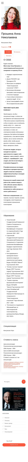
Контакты (9, 55)
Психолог (6, 417)
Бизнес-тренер (8, 423)
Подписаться (14, 444)
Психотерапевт (8, 431)
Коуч (5, 429)
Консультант (7, 426)
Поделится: (4, 47)
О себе (8, 52)
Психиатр (6, 420)
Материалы (17, 52)
